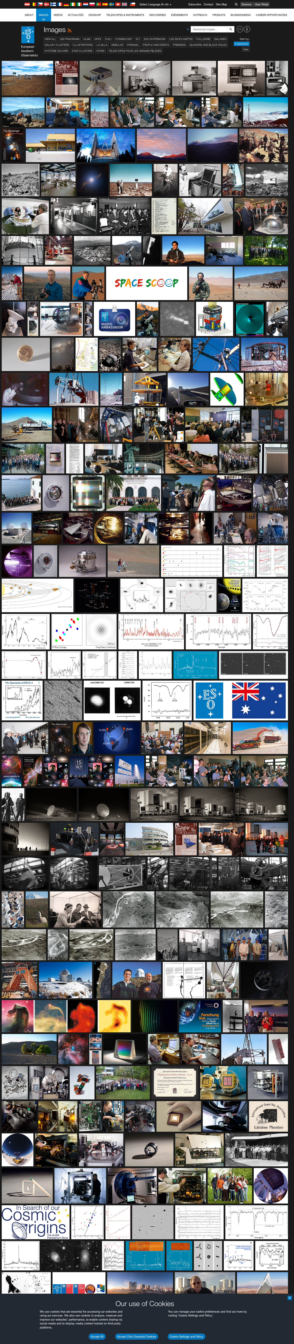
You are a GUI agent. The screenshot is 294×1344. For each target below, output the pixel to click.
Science (246, 4)
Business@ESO (241, 15)
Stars (100, 50)
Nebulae (117, 44)
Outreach (200, 15)
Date (245, 49)
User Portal (261, 4)
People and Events (156, 44)
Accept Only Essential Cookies (136, 1336)
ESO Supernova (154, 39)
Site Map (221, 4)
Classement (241, 43)
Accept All (97, 1336)
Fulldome (203, 39)
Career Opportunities (271, 15)
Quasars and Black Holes (208, 44)
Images (43, 15)
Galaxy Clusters (57, 44)
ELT (138, 39)
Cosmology (123, 39)
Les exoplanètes (181, 39)
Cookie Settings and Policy (186, 1336)
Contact (208, 4)
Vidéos (58, 15)
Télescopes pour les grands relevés (134, 50)
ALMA (87, 39)
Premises (179, 44)
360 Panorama (70, 39)
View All (50, 39)
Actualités (76, 15)
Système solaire (56, 50)
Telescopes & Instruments (125, 15)
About (29, 15)
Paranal (133, 44)
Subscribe (194, 4)
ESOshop (95, 15)
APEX (97, 39)
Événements (179, 15)
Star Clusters (82, 50)
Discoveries (157, 15)
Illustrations (83, 44)
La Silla (102, 44)
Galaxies (220, 39)
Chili (108, 39)
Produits (218, 15)
